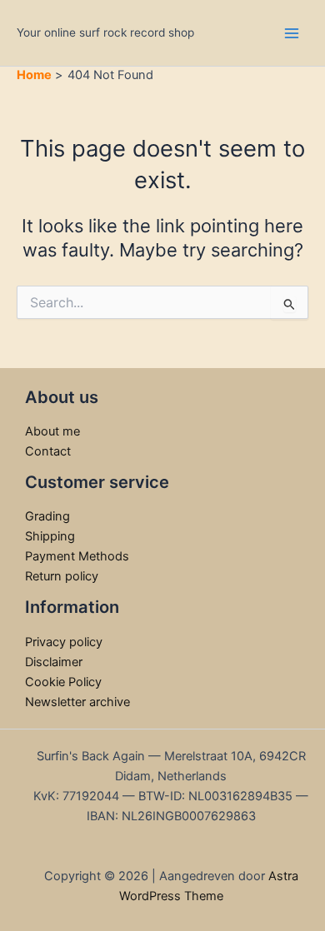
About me (52, 431)
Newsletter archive (77, 702)
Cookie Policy (63, 682)
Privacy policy (63, 642)
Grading (47, 516)
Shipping (50, 536)
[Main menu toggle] (291, 32)
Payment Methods (77, 556)
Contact (48, 451)
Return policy (61, 576)
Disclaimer (53, 662)
